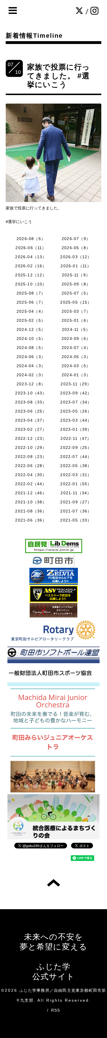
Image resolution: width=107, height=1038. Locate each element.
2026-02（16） (31, 266)
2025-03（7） (76, 311)
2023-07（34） (76, 402)
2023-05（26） (76, 411)
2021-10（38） (31, 502)
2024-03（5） (76, 365)
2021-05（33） (76, 520)
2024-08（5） (31, 347)
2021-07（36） (76, 511)
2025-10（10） (31, 284)
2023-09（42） (76, 393)
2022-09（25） (76, 447)
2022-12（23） (31, 438)
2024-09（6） (76, 338)
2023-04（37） (31, 420)
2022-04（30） (31, 474)
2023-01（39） (76, 429)
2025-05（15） (76, 302)
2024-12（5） (31, 329)
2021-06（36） (31, 520)
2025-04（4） (31, 311)
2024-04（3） (31, 365)
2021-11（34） (75, 493)
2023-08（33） (31, 402)
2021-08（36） (31, 511)
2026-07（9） (76, 238)
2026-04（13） (31, 257)
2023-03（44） (76, 420)
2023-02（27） (31, 429)
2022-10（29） (31, 447)
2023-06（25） (31, 411)
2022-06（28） (31, 465)
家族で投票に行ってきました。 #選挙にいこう (58, 76)
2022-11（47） (75, 438)
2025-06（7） (31, 302)
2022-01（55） (76, 484)
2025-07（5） (76, 293)
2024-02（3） (31, 375)
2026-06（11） (30, 247)
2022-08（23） (31, 456)
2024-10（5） (31, 338)
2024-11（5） (76, 329)
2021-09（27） (76, 502)
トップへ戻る (53, 882)
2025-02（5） (31, 320)
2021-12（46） (31, 493)
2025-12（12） (31, 275)
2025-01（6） (76, 320)
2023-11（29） (75, 384)
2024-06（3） (31, 356)
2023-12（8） (31, 384)
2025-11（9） (76, 275)
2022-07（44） (76, 456)
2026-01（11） (75, 266)
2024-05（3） (76, 356)
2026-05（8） (76, 247)
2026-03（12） (76, 257)
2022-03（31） (76, 474)
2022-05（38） (76, 465)
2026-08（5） (31, 238)
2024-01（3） (76, 375)
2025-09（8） (76, 284)
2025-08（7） (31, 293)
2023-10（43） (31, 393)
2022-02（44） (31, 484)
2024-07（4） (76, 347)
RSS (55, 1010)
